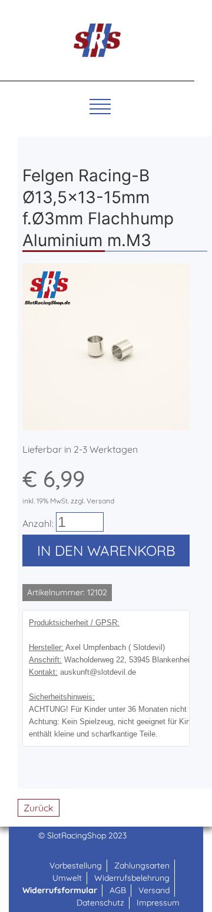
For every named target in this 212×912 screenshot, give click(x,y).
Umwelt (67, 878)
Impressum (158, 902)
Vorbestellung (75, 865)
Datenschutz (100, 902)
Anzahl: (38, 523)
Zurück (39, 808)
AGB (118, 890)
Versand (154, 890)
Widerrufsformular (59, 890)
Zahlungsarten (142, 865)
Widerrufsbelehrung (132, 878)
